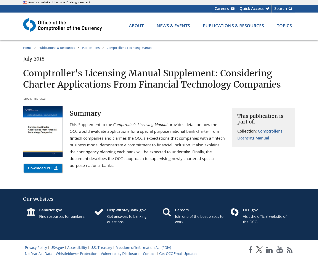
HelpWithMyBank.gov (126, 209)
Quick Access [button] (251, 8)
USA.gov (57, 247)
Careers (222, 8)
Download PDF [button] (40, 167)
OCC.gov (250, 209)
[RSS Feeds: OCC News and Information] (289, 250)
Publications (91, 48)
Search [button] (280, 8)
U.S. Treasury (101, 247)
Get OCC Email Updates (178, 253)
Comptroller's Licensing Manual (130, 48)
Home (27, 48)
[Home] (101, 212)
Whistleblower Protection (76, 253)
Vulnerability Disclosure (120, 253)
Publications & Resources (57, 48)
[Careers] (168, 212)
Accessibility (77, 247)
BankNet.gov (50, 209)
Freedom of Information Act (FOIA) (143, 247)
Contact (149, 253)
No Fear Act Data (38, 253)
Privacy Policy (36, 247)
